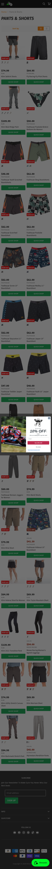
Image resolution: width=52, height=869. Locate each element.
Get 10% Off (38, 443)
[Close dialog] (49, 418)
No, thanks (38, 447)
